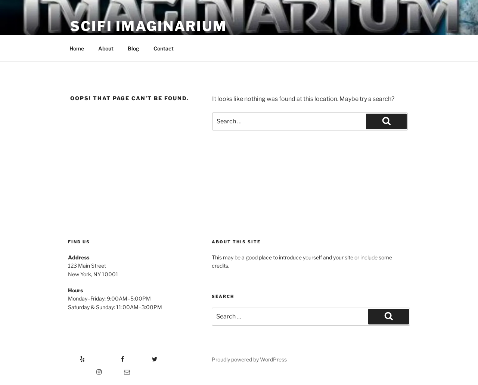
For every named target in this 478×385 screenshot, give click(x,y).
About (106, 48)
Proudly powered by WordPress (249, 359)
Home (76, 48)
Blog (133, 48)
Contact (163, 48)
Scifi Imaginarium (148, 26)
